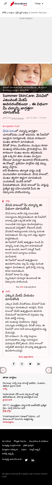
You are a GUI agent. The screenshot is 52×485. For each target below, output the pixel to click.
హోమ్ (4, 13)
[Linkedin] (38, 364)
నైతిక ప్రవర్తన (28, 445)
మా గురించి (6, 441)
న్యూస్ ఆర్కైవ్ (34, 449)
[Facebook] (13, 364)
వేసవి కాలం (9, 131)
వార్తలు (11, 13)
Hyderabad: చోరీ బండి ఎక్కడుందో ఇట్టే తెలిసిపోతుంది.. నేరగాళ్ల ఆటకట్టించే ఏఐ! (20, 396)
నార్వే (5, 389)
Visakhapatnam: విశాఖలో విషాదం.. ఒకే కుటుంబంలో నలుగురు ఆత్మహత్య (21, 418)
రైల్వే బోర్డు (7, 411)
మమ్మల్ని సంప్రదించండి (11, 445)
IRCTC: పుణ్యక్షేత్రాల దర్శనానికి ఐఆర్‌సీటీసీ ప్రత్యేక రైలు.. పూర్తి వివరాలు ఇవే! (24, 407)
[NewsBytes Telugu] (18, 4)
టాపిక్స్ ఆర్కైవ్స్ (8, 454)
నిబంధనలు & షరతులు (38, 441)
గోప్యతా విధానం (20, 441)
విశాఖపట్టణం (8, 422)
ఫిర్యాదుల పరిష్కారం (10, 449)
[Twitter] (30, 364)
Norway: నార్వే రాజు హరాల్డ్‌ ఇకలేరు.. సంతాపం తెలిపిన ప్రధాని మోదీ (24, 385)
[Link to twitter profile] (26, 460)
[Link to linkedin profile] (33, 460)
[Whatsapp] (22, 364)
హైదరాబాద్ (7, 400)
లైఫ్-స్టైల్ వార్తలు (22, 13)
